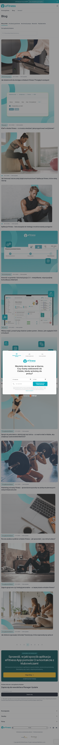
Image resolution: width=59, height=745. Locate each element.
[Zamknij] (55, 351)
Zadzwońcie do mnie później (40, 383)
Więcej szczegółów (29, 390)
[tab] (16, 355)
